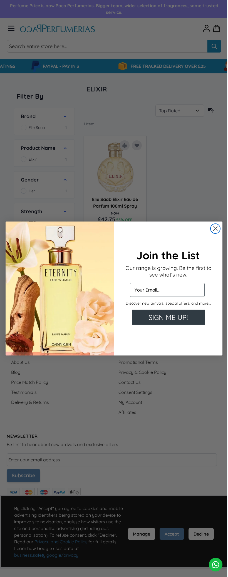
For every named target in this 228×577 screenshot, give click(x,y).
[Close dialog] (215, 228)
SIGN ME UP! (168, 317)
